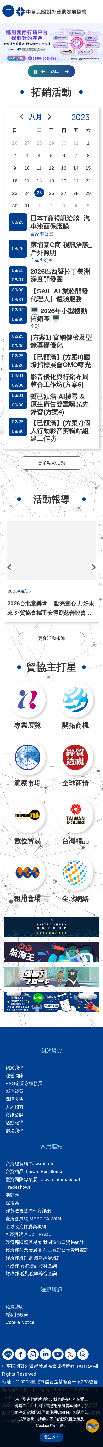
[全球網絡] (75, 873)
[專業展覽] (27, 699)
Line (8, 1354)
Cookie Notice (20, 1322)
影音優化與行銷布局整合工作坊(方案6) (59, 380)
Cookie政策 (46, 1425)
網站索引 (8, 11)
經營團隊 (15, 1075)
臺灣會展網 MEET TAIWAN (33, 1218)
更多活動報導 (51, 638)
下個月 (49, 117)
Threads (83, 1354)
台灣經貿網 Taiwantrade (30, 1163)
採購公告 (15, 1099)
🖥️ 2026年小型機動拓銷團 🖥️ (58, 314)
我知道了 (51, 1437)
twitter (70, 1354)
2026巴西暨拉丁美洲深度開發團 (60, 275)
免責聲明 (15, 1306)
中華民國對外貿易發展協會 (51, 11)
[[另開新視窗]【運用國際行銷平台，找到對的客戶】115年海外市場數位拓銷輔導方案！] (51, 43)
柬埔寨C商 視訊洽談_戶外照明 (61, 248)
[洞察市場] (27, 757)
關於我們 (15, 1067)
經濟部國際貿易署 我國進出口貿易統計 (45, 1242)
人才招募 (15, 1107)
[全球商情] (75, 757)
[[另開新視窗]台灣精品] (75, 815)
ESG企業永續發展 (24, 1083)
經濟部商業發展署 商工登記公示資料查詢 (47, 1249)
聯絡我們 (15, 1130)
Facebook (20, 1354)
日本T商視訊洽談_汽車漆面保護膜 (60, 222)
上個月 (21, 117)
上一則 (43, 71)
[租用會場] (27, 873)
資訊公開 (15, 1114)
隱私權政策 (70, 1419)
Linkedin (45, 1354)
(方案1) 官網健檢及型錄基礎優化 (61, 341)
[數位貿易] (27, 815)
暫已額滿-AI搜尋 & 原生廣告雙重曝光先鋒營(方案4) (59, 404)
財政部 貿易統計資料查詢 (31, 1265)
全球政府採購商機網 (26, 1226)
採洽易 (12, 1203)
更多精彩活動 (51, 462)
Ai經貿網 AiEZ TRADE (29, 1234)
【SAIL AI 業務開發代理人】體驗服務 (59, 295)
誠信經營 (15, 1091)
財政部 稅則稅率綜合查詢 (31, 1273)
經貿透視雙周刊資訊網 (28, 1210)
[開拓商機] (75, 699)
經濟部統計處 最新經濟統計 (33, 1257)
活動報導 (15, 1122)
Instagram (33, 1354)
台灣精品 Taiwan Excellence (34, 1171)
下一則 (67, 71)
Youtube (58, 1354)
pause (36, 71)
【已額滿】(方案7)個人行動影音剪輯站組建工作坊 (60, 430)
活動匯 (12, 1195)
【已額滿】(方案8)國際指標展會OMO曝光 (60, 361)
